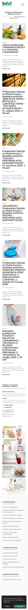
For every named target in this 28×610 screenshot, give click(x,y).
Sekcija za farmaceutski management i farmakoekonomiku (13, 511)
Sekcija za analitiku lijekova (10, 507)
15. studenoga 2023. (11, 171)
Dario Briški (4, 116)
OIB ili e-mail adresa (8, 391)
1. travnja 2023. (10, 287)
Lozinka (4, 398)
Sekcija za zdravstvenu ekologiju (12, 540)
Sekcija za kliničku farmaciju (10, 526)
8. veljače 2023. (10, 363)
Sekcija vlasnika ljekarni (9, 559)
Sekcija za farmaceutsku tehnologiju (13, 518)
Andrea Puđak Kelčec (6, 55)
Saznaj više (7, 601)
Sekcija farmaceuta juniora (10, 553)
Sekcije (9, 16)
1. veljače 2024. (10, 116)
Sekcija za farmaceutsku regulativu (12, 515)
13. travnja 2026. (15, 55)
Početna (4, 16)
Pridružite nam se (7, 416)
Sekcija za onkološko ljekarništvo (12, 529)
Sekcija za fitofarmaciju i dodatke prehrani (12, 522)
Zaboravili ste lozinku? (8, 414)
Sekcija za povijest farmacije (11, 537)
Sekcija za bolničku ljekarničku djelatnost (11, 563)
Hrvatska (4, 42)
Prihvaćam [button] (20, 606)
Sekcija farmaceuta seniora (10, 556)
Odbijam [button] (7, 606)
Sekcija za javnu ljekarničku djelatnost (13, 567)
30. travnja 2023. (10, 223)
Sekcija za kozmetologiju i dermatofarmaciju (10, 533)
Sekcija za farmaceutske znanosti (12, 579)
